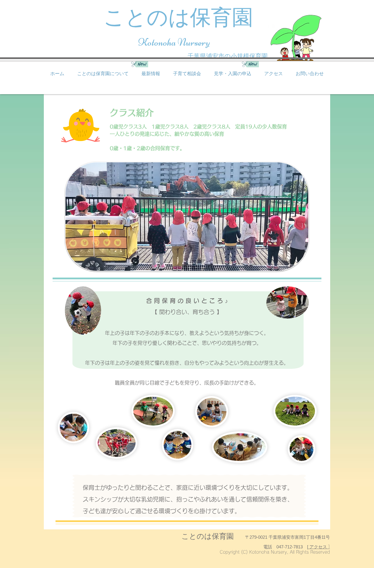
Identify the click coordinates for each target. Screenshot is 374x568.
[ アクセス (317, 546)
